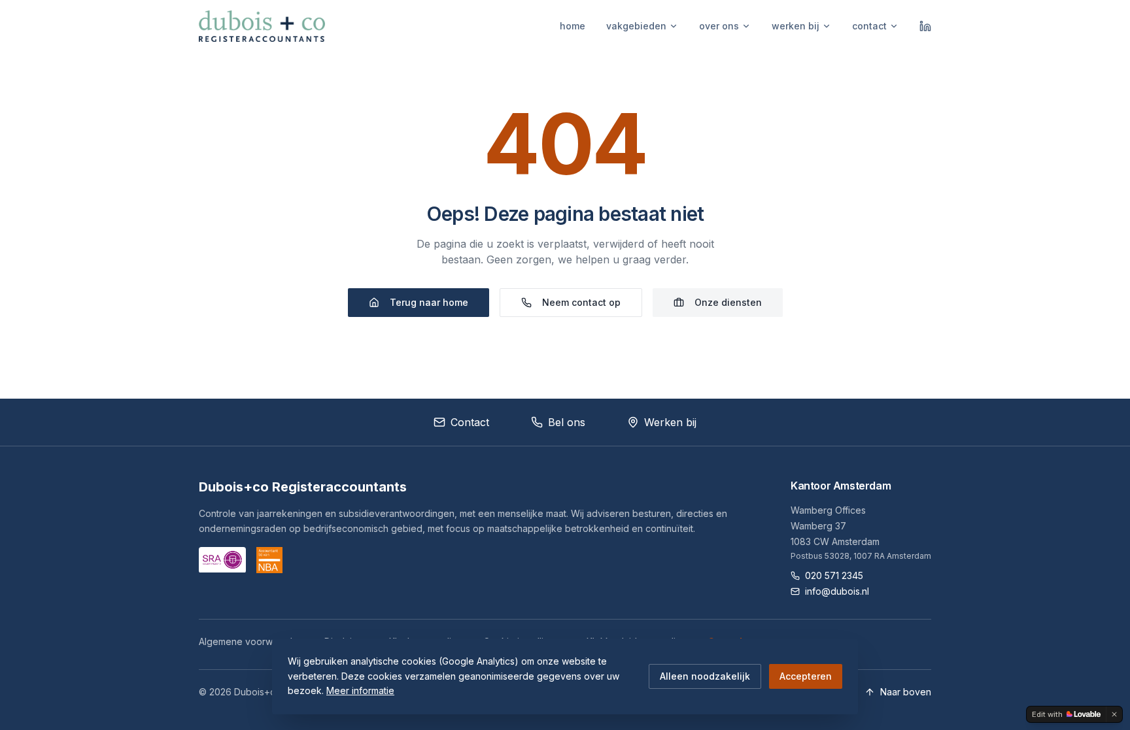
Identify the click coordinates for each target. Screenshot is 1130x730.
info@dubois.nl (837, 591)
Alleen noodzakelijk (705, 676)
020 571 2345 (834, 575)
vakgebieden (636, 25)
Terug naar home (429, 302)
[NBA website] (269, 560)
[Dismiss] (1114, 714)
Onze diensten (728, 302)
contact (869, 25)
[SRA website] (222, 560)
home (572, 25)
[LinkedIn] (925, 26)
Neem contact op (581, 302)
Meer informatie (360, 690)
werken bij (795, 25)
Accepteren (805, 676)
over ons (719, 25)
